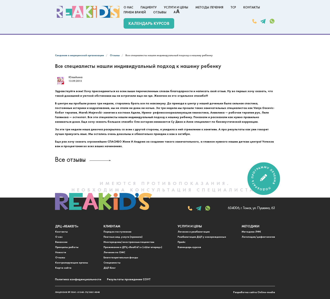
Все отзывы (70, 160)
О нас (128, 7)
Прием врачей (135, 12)
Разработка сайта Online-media (254, 292)
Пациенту (149, 7)
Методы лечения (209, 7)
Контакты (251, 7)
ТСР (233, 7)
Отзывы (159, 12)
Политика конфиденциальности (78, 279)
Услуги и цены (176, 7)
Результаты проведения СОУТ (129, 279)
